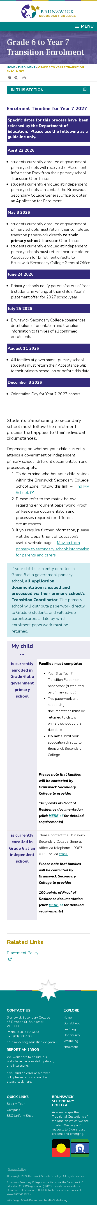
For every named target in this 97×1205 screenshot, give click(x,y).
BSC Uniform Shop (20, 1116)
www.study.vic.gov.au (19, 1194)
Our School (71, 1023)
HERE (53, 815)
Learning (69, 1029)
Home (11, 67)
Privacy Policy (16, 1169)
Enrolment (26, 67)
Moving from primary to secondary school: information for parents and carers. (52, 549)
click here (24, 1081)
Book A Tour (16, 1104)
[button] (48, 90)
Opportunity (71, 1035)
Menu (87, 26)
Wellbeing (70, 1041)
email (63, 853)
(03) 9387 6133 (28, 1032)
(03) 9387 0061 (24, 1036)
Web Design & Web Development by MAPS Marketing (37, 1200)
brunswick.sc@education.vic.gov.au (32, 1042)
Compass (13, 1110)
